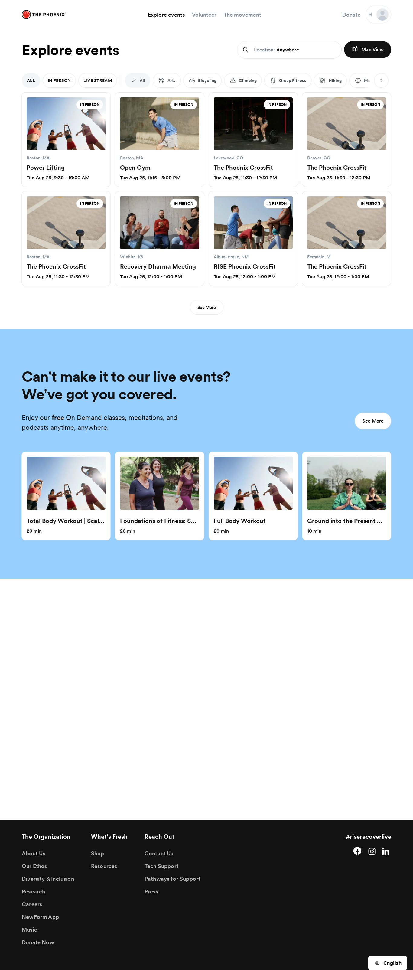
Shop (97, 853)
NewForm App (40, 917)
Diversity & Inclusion (48, 879)
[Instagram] (372, 851)
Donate (351, 14)
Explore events (166, 14)
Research (33, 891)
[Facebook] (357, 851)
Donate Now (38, 942)
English (393, 963)
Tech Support (162, 866)
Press (151, 891)
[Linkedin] (386, 851)
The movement (242, 14)
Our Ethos (34, 866)
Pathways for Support (173, 879)
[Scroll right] (381, 80)
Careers (32, 904)
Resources (104, 866)
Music (29, 929)
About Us (33, 853)
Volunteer (204, 14)
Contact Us (159, 853)
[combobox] (387, 963)
